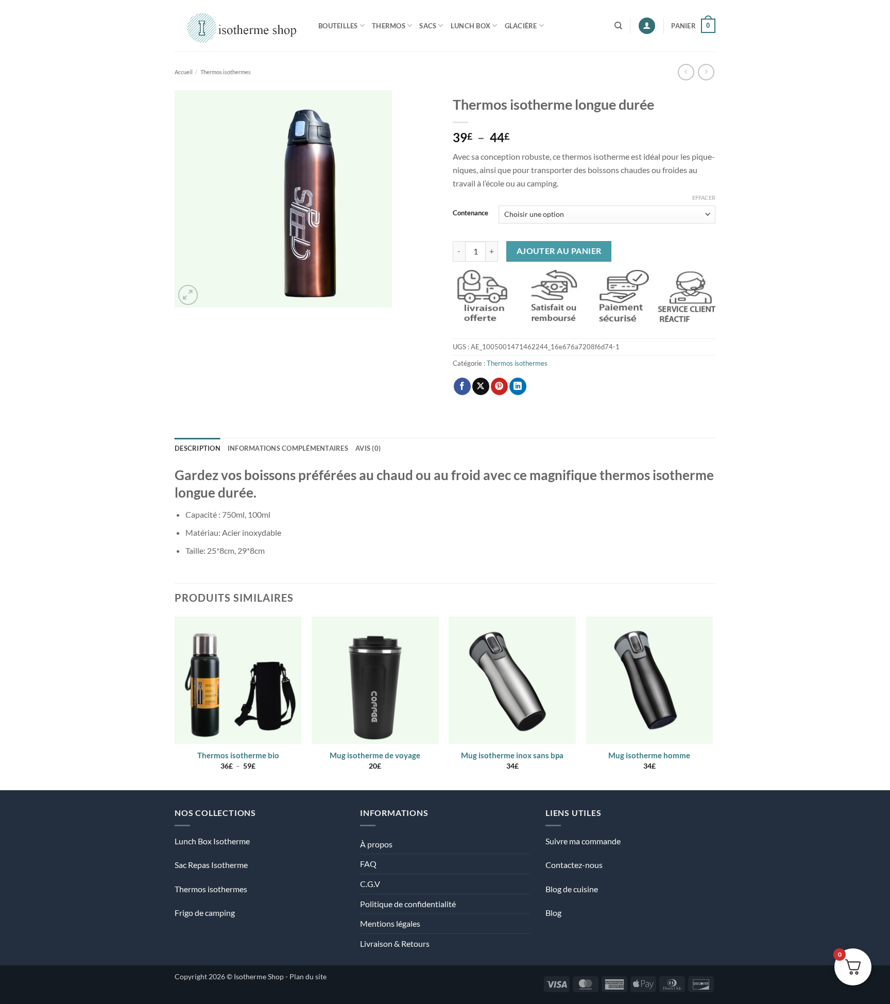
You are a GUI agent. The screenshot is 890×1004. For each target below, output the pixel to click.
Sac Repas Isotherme (211, 865)
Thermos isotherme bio (238, 755)
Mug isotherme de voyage (375, 755)
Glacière (521, 26)
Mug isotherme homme (649, 755)
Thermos (388, 26)
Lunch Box (470, 26)
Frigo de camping (205, 912)
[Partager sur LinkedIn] (517, 386)
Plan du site (308, 976)
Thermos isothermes (225, 72)
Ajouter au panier (559, 251)
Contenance (470, 213)
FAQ (368, 864)
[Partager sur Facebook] (462, 386)
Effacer (703, 197)
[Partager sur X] (480, 386)
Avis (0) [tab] (368, 448)
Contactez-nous (574, 865)
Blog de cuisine (571, 889)
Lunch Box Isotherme (212, 841)
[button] (647, 26)
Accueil (184, 72)
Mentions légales (390, 923)
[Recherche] (618, 26)
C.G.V (370, 884)
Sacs (427, 26)
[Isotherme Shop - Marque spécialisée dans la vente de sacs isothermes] (239, 25)
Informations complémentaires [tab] (288, 448)
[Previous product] (706, 72)
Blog (553, 912)
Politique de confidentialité (408, 904)
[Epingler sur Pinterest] (499, 386)
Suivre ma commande (583, 841)
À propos (376, 844)
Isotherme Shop (259, 976)
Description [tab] (197, 448)
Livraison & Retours (395, 943)
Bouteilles (338, 26)
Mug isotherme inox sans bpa (512, 755)
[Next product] (686, 72)
